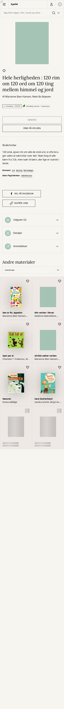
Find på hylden (32, 128)
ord (13, 170)
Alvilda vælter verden (46, 355)
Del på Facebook (23, 193)
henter (32, 120)
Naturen (7, 398)
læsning (19, 170)
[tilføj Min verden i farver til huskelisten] (59, 281)
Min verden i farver (44, 312)
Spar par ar (8, 355)
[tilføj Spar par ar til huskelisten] (27, 324)
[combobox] (32, 13)
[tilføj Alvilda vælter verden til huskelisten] (59, 324)
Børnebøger (28, 170)
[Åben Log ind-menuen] (51, 4)
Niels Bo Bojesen (41, 96)
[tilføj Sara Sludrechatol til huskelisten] (59, 367)
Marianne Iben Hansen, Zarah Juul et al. (14, 316)
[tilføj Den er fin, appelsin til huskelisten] (27, 281)
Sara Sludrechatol (44, 398)
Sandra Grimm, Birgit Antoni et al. (47, 402)
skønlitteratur (26, 175)
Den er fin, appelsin (12, 312)
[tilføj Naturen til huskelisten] (27, 367)
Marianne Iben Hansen (18, 96)
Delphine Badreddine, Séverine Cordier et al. (46, 316)
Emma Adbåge (10, 402)
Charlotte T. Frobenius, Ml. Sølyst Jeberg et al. (16, 359)
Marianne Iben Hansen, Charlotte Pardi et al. (46, 359)
